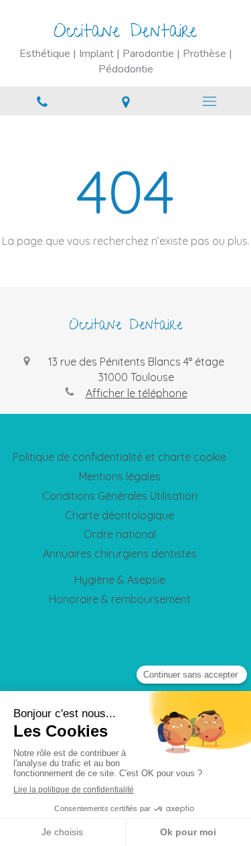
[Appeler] (42, 101)
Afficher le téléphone (136, 393)
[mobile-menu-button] (209, 101)
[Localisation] (125, 101)
